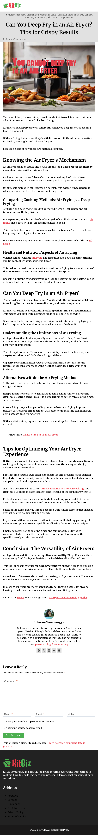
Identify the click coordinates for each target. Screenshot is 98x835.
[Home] (6, 15)
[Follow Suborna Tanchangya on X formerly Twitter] (44, 650)
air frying (37, 257)
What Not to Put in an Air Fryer (40, 434)
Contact (12, 799)
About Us (13, 795)
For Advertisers (16, 808)
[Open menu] (92, 5)
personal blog (43, 644)
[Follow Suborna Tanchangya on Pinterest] (59, 650)
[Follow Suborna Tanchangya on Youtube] (54, 650)
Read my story (60, 644)
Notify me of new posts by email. (24, 727)
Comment (11, 681)
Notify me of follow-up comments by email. (30, 721)
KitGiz (20, 597)
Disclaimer (14, 803)
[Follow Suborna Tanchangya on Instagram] (49, 650)
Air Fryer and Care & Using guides (68, 597)
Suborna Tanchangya (16, 39)
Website (72, 714)
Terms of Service (17, 816)
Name (8, 714)
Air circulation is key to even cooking (62, 488)
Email (40, 714)
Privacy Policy (15, 812)
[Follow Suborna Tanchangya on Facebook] (38, 650)
